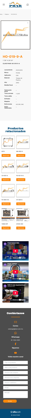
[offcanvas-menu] (3, 4)
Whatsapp (15, 337)
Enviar (10, 401)
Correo (15, 326)
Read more (6, 155)
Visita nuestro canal (15, 357)
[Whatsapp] (27, 4)
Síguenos (15, 348)
